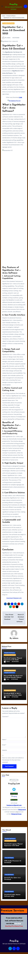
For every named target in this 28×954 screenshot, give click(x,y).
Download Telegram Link (14, 598)
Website (4, 750)
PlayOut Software (9, 652)
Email (4, 745)
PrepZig (13, 4)
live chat (17, 923)
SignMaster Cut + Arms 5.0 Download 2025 (13, 30)
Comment (5, 716)
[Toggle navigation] (2, 6)
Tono (7, 679)
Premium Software (8, 23)
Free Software (9, 857)
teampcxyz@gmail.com (14, 805)
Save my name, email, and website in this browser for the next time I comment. (13, 760)
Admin (8, 37)
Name (4, 739)
